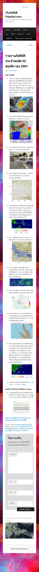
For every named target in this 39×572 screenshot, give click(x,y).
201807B (22, 427)
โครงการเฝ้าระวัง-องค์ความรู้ (23, 38)
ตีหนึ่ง (29, 382)
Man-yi (17, 428)
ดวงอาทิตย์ (17, 30)
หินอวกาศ (20, 34)
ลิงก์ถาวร (25, 430)
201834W (8, 428)
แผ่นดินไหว (9, 38)
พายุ (7, 34)
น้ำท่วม (25, 30)
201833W (28, 427)
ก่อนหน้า (8, 45)
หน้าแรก (8, 30)
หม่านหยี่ (30, 428)
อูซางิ (6, 430)
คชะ (26, 428)
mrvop (17, 430)
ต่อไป (31, 45)
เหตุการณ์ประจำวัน (23, 425)
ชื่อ (12, 481)
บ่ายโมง (17, 384)
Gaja (13, 428)
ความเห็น (13, 454)
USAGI (22, 428)
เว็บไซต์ (11, 503)
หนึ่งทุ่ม (23, 384)
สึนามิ (13, 34)
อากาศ (28, 34)
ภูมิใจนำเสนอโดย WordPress (19, 549)
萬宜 (10, 430)
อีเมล (12, 492)
